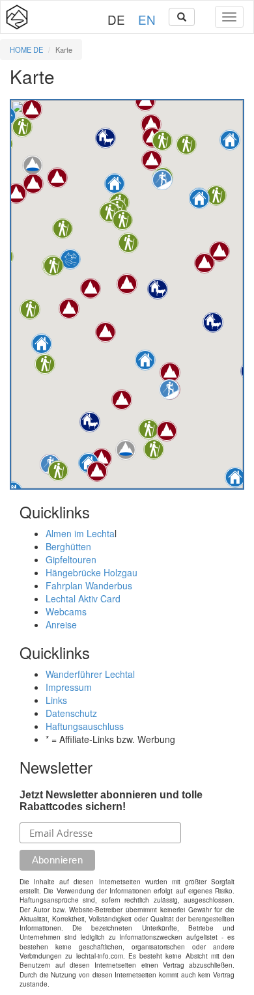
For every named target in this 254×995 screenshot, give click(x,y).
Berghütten (68, 546)
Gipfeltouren (71, 559)
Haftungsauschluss (85, 726)
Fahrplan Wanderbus (89, 585)
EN (147, 19)
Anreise (61, 624)
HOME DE (26, 49)
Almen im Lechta (80, 533)
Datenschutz (71, 713)
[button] (230, 140)
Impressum (69, 687)
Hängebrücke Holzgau (91, 572)
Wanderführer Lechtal (90, 673)
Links (56, 700)
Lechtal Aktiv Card (83, 598)
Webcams (66, 611)
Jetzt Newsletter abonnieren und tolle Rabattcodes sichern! (111, 800)
